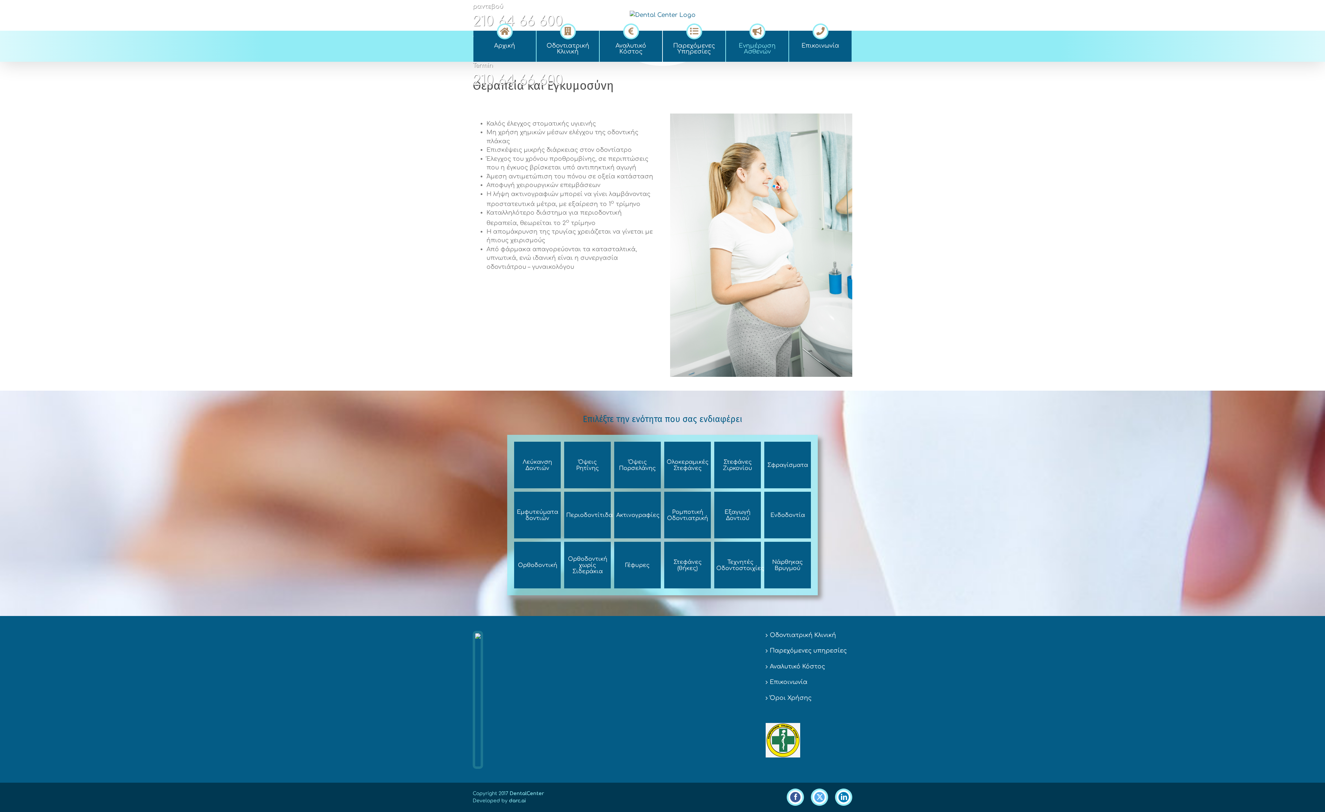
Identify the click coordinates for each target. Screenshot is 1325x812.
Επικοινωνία (788, 682)
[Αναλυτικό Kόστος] (631, 30)
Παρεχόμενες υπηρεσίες (808, 650)
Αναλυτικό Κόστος (797, 666)
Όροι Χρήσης (791, 698)
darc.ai (517, 800)
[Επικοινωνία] (820, 30)
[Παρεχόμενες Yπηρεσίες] (694, 30)
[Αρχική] (505, 30)
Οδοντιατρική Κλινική (803, 635)
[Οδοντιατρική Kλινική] (568, 30)
